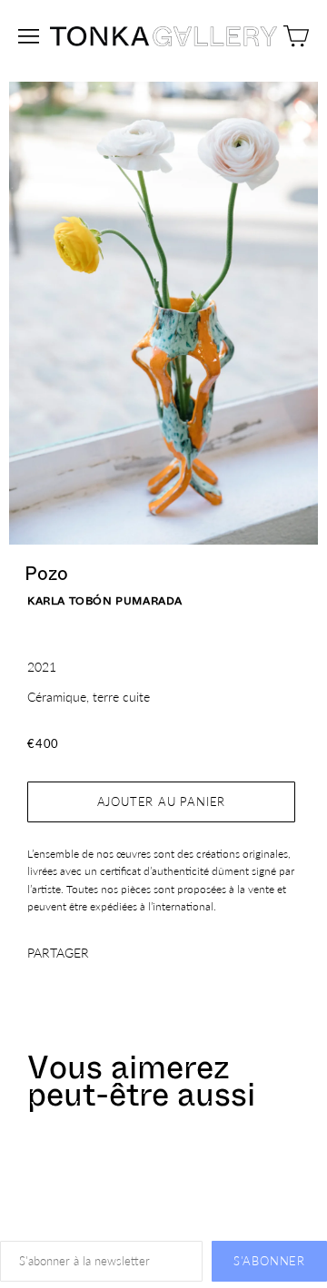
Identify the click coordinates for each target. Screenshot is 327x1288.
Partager (58, 952)
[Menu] (29, 36)
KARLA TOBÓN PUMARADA (105, 601)
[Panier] (296, 36)
